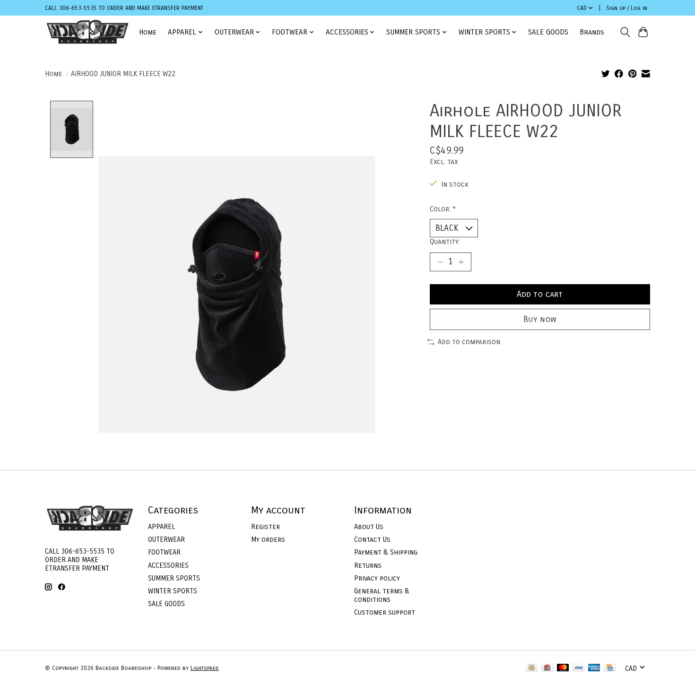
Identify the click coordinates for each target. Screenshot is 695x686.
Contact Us (372, 539)
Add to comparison (469, 342)
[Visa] (579, 668)
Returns (368, 565)
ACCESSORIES (168, 565)
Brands (592, 32)
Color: (443, 209)
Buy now (539, 319)
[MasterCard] (563, 668)
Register (265, 526)
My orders (268, 539)
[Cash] (532, 668)
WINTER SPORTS (172, 591)
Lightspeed (205, 668)
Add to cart (540, 294)
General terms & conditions (381, 595)
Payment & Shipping (385, 552)
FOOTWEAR (164, 552)
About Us (368, 526)
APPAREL (161, 526)
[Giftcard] (547, 668)
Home (147, 32)
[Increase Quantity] (461, 262)
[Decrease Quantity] (440, 262)
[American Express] (594, 668)
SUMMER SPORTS (174, 578)
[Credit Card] (610, 668)
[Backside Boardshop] (87, 32)
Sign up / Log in (626, 8)
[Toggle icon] (625, 32)
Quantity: (445, 241)
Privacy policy (377, 578)
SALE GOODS (548, 32)
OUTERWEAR (166, 539)
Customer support (384, 612)
